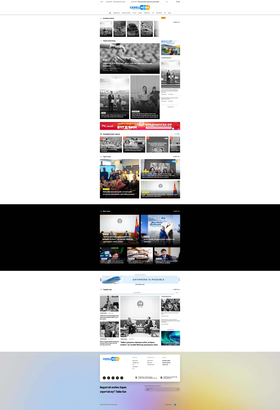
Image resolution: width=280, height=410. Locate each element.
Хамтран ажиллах (166, 362)
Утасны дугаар (149, 388)
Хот (165, 12)
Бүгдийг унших (171, 106)
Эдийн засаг (147, 12)
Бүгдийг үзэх (176, 22)
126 (153, 12)
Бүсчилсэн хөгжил (126, 12)
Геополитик (159, 12)
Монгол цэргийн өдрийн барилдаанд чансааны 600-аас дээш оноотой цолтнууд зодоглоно (109, 343)
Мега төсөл (149, 362)
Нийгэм (140, 12)
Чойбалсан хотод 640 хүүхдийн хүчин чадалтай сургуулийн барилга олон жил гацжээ (109, 317)
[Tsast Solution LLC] (176, 404)
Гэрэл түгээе (135, 360)
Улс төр (134, 12)
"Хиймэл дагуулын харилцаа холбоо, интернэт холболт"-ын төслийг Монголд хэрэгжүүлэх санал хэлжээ (139, 344)
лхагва (137, 292)
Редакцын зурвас (166, 360)
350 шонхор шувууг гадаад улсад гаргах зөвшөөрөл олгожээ (169, 98)
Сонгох (177, 292)
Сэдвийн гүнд (116, 12)
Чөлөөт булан (103, 313)
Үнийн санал (165, 364)
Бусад (169, 12)
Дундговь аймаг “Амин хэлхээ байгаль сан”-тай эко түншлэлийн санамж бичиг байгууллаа (169, 91)
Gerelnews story (150, 364)
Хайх (179, 1)
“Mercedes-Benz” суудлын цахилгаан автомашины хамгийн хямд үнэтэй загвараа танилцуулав (170, 321)
